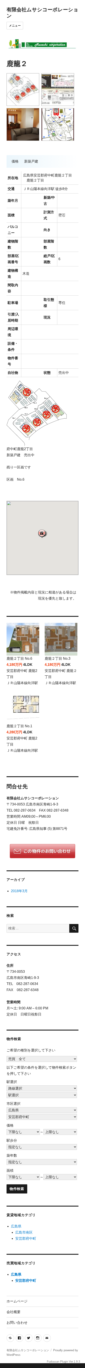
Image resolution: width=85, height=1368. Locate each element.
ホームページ (17, 1301)
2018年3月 (19, 891)
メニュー (15, 25)
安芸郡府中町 (25, 1238)
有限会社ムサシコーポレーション (28, 1350)
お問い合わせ (17, 1323)
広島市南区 (24, 1232)
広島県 (16, 1226)
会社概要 (13, 1312)
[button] (42, 533)
